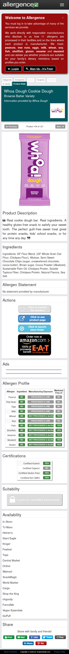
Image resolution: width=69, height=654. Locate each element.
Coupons (41, 79)
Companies (19, 79)
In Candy (6, 84)
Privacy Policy (59, 651)
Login (14, 69)
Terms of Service (10, 651)
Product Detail (19, 84)
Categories (7, 79)
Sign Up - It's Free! (41, 69)
